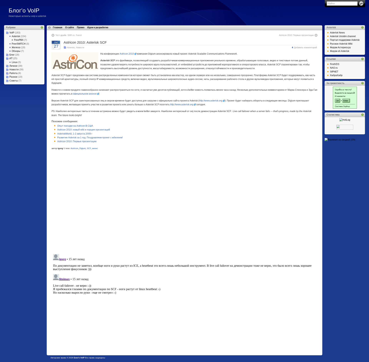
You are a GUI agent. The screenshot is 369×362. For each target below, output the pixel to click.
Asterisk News (337, 32)
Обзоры (16, 51)
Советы (13, 80)
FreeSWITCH (19, 43)
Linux (14, 62)
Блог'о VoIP (24, 10)
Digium (82, 148)
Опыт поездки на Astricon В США (75, 126)
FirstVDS (334, 64)
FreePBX (18, 40)
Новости (14, 69)
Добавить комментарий (305, 47)
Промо (80, 27)
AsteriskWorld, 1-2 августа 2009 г (74, 133)
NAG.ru (334, 67)
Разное (13, 77)
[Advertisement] (23, 103)
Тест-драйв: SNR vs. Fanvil (68, 35)
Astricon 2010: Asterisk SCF (85, 42)
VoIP (11, 32)
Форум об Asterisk (339, 51)
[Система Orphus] (345, 108)
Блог (11, 54)
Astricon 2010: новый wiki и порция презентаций (83, 129)
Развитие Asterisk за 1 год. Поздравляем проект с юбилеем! (90, 137)
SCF (89, 148)
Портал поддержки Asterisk (345, 40)
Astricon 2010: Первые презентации (296, 35)
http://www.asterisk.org (210, 100)
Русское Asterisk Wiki (341, 43)
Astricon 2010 (127, 53)
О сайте (69, 27)
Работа (13, 73)
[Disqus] (184, 202)
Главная (57, 27)
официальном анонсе (85, 93)
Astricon (74, 148)
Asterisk (16, 36)
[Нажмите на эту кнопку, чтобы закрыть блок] (42, 27)
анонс (95, 148)
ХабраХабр (336, 75)
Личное (13, 66)
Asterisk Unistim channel (343, 36)
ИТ (10, 58)
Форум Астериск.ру (340, 47)
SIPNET (334, 71)
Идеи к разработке (97, 27)
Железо (16, 47)
